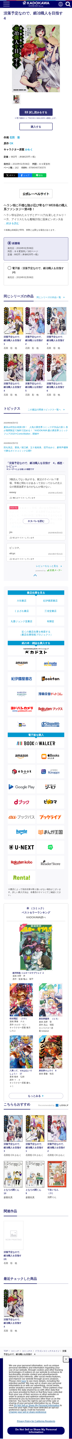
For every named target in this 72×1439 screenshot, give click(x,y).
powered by (41, 571)
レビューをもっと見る (47, 566)
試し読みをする (38, 112)
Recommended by (46, 1105)
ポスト (12, 175)
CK (11, 143)
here (23, 1381)
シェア (26, 175)
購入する (36, 126)
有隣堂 (50, 621)
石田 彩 (15, 137)
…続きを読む (11, 223)
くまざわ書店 (21, 611)
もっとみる (34, 1095)
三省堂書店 (50, 611)
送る (41, 175)
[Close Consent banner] (66, 1359)
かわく (29, 149)
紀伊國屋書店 (50, 600)
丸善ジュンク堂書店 (21, 621)
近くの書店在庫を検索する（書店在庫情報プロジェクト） (36, 633)
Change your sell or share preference (27, 1412)
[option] (14, 1243)
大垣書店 (21, 600)
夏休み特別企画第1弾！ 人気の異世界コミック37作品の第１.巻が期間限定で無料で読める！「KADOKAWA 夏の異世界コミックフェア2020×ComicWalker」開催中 (36, 430)
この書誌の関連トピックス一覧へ (44, 409)
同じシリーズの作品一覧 (49, 297)
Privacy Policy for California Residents (36, 1421)
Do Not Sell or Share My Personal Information (36, 1405)
